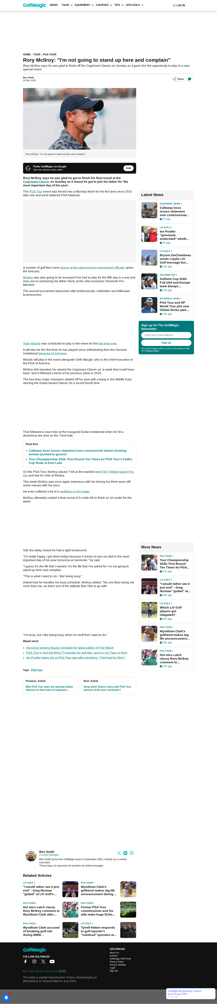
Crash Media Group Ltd (42, 971)
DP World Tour (169, 298)
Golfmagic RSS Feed (120, 959)
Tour (65, 5)
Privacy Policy (152, 350)
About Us (114, 952)
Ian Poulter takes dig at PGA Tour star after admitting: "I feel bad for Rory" (75, 657)
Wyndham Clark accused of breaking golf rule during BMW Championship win (41, 931)
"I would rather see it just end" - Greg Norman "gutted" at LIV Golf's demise (41, 890)
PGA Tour (49, 54)
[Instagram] (35, 962)
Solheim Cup (167, 275)
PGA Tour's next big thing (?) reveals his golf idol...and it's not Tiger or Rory (76, 652)
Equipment (82, 5)
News (54, 5)
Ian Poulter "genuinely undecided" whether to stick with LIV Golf (175, 235)
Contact (114, 956)
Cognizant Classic (36, 181)
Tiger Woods (31, 343)
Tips (117, 5)
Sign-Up (114, 971)
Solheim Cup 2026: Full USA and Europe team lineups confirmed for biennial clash (175, 282)
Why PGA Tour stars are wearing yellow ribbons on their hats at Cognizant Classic (49, 688)
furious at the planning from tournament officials (92, 267)
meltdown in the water (74, 491)
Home (27, 54)
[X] (44, 962)
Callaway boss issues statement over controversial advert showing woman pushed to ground (173, 211)
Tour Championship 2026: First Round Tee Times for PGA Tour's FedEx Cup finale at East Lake (174, 563)
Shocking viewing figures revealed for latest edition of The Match (70, 647)
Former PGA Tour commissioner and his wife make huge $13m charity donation (97, 910)
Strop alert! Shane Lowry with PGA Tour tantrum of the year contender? (107, 688)
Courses (102, 5)
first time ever (107, 343)
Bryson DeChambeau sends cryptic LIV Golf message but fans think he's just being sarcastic (175, 259)
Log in (180, 5)
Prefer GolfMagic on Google (49, 166)
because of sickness (52, 353)
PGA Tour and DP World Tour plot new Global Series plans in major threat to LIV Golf (175, 306)
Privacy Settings (118, 965)
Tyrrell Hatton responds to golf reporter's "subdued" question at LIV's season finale (98, 931)
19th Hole (133, 5)
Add (128, 168)
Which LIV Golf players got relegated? (170, 611)
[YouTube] (53, 962)
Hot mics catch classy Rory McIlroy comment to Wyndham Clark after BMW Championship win (41, 910)
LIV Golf (28, 882)
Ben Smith (28, 77)
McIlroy (28, 277)
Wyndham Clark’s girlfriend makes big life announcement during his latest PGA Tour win (98, 890)
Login (112, 968)
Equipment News (170, 203)
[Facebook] (26, 962)
